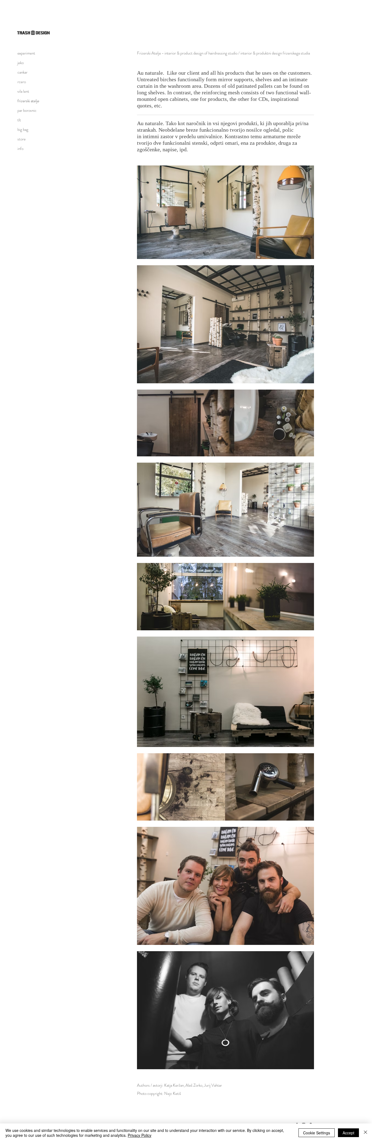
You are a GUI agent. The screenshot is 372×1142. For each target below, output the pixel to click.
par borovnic (26, 110)
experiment (26, 53)
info (20, 149)
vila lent (23, 91)
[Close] (365, 1133)
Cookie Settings (316, 1132)
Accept (348, 1132)
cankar (22, 72)
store (21, 139)
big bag (22, 129)
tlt (19, 120)
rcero (21, 82)
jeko (20, 63)
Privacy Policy (139, 1135)
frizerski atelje (28, 101)
